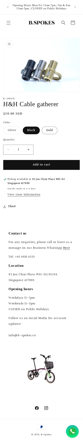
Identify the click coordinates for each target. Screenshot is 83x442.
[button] (8, 22)
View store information (23, 194)
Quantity (9, 140)
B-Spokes (46, 434)
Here (66, 248)
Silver (14, 131)
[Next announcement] (75, 7)
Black (31, 130)
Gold (49, 130)
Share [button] (12, 206)
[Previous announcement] (8, 7)
